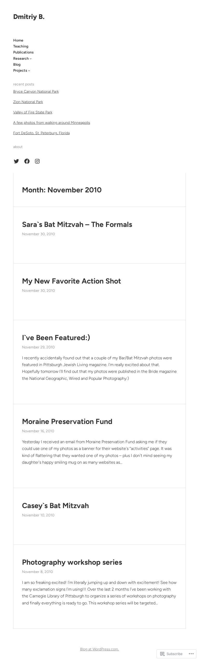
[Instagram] (37, 161)
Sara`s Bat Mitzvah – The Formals (77, 224)
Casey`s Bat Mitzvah (55, 505)
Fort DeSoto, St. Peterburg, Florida (41, 133)
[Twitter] (16, 161)
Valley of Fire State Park (32, 112)
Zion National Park (28, 102)
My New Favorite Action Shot (71, 281)
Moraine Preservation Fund (67, 421)
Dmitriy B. (29, 16)
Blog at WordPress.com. (99, 649)
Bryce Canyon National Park (36, 91)
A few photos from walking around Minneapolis (51, 122)
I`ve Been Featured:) (56, 337)
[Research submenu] (31, 58)
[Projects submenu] (29, 70)
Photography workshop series (72, 562)
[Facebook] (27, 161)
